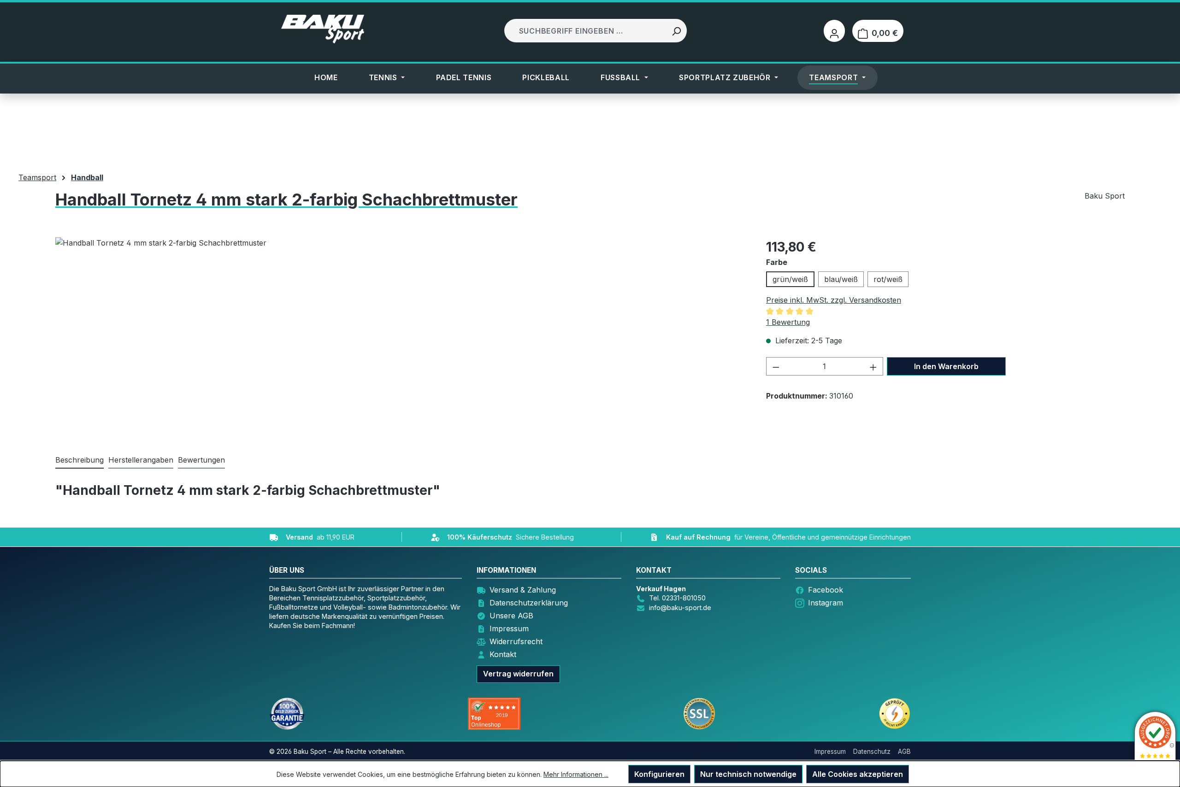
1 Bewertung (788, 322)
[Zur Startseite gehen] (323, 29)
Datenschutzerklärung (529, 602)
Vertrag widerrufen (518, 673)
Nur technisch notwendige (748, 774)
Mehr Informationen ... (575, 774)
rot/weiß (888, 279)
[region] (363, 336)
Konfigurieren (659, 774)
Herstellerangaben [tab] (140, 459)
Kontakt (503, 654)
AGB (904, 751)
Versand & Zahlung (523, 589)
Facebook (825, 589)
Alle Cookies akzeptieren (857, 774)
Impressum (509, 628)
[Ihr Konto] (834, 31)
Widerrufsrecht (516, 641)
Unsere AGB (511, 615)
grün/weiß (790, 279)
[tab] (79, 460)
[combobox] (586, 30)
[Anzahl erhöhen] (873, 366)
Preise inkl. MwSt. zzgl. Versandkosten (833, 300)
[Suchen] (676, 30)
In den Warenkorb (946, 366)
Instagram (825, 602)
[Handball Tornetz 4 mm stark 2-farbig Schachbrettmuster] (363, 336)
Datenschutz (872, 751)
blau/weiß (841, 279)
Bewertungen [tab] (201, 459)
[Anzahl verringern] (775, 366)
